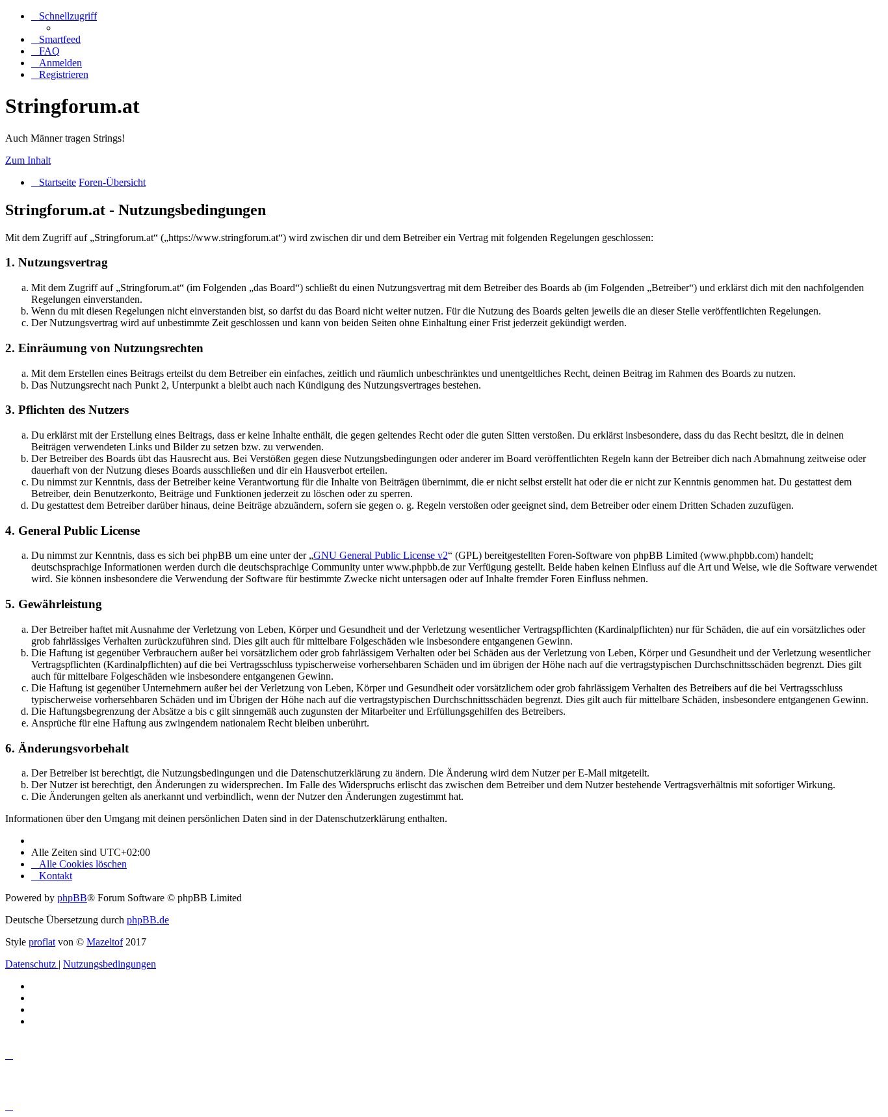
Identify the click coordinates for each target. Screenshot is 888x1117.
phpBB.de (148, 919)
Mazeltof (104, 941)
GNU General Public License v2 (380, 555)
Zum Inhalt (28, 160)
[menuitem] (56, 39)
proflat (42, 941)
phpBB (72, 897)
